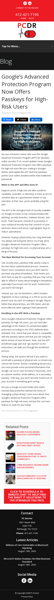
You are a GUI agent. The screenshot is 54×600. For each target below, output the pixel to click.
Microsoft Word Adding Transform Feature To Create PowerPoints (31, 456)
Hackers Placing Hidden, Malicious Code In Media (28, 433)
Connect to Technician (27, 8)
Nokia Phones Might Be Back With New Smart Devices (30, 444)
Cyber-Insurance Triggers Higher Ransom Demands (32, 466)
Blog (31, 18)
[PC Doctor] (27, 37)
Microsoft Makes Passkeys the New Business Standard (27, 560)
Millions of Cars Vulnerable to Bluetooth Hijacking (27, 546)
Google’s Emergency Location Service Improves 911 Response (31, 477)
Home (23, 18)
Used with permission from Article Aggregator (20, 411)
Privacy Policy (27, 596)
